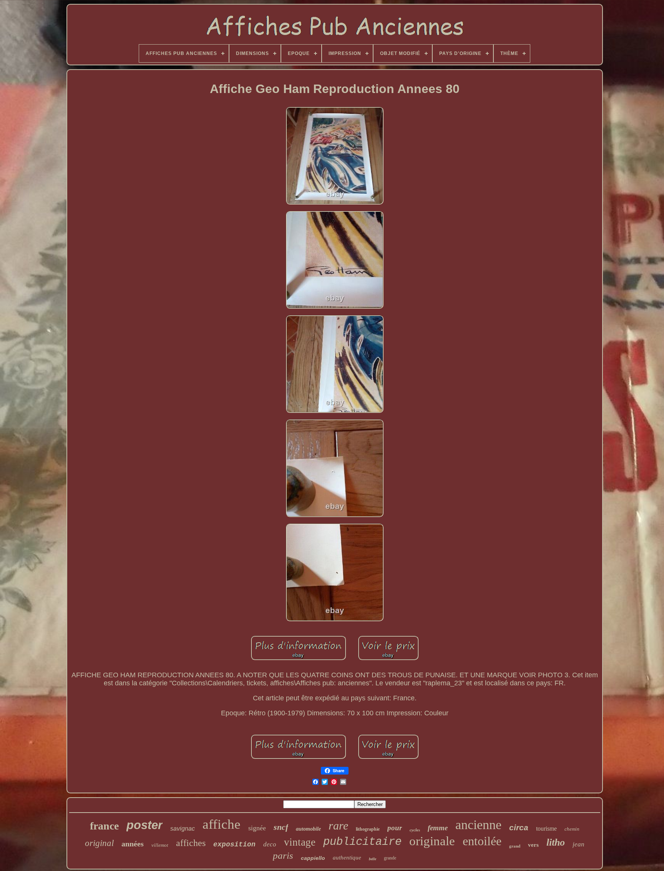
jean (578, 844)
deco (269, 844)
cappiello (313, 858)
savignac (182, 828)
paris (283, 855)
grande (390, 858)
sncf (281, 827)
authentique (347, 857)
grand (514, 846)
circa (518, 827)
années (132, 843)
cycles (415, 830)
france (104, 826)
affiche (222, 824)
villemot (159, 845)
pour (394, 828)
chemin (571, 829)
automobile (308, 829)
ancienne (478, 825)
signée (257, 828)
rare (338, 825)
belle (372, 859)
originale (432, 841)
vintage (299, 842)
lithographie (368, 829)
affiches (191, 843)
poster (144, 825)
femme (438, 828)
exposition (234, 844)
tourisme (546, 828)
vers (533, 845)
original (99, 843)
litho (555, 842)
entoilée (482, 841)
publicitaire (362, 842)
